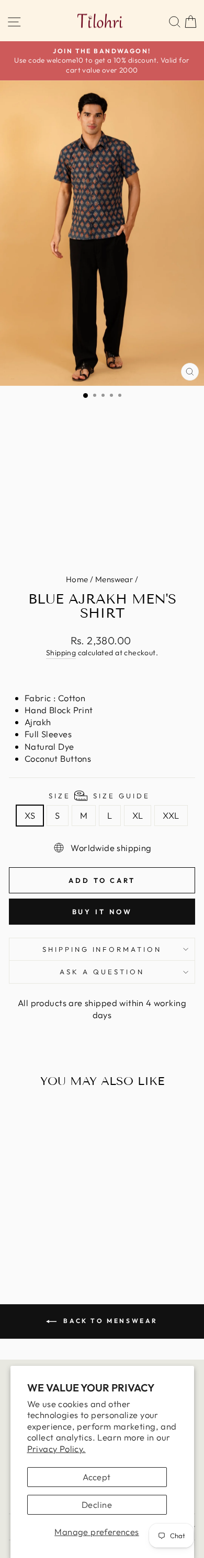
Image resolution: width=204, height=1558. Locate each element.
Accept (96, 1476)
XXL (171, 815)
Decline (97, 1504)
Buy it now (102, 911)
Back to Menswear (109, 1321)
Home (77, 579)
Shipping (61, 652)
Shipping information (102, 949)
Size (99, 796)
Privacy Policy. (56, 1448)
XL (137, 815)
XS (30, 815)
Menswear (114, 579)
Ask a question (102, 971)
